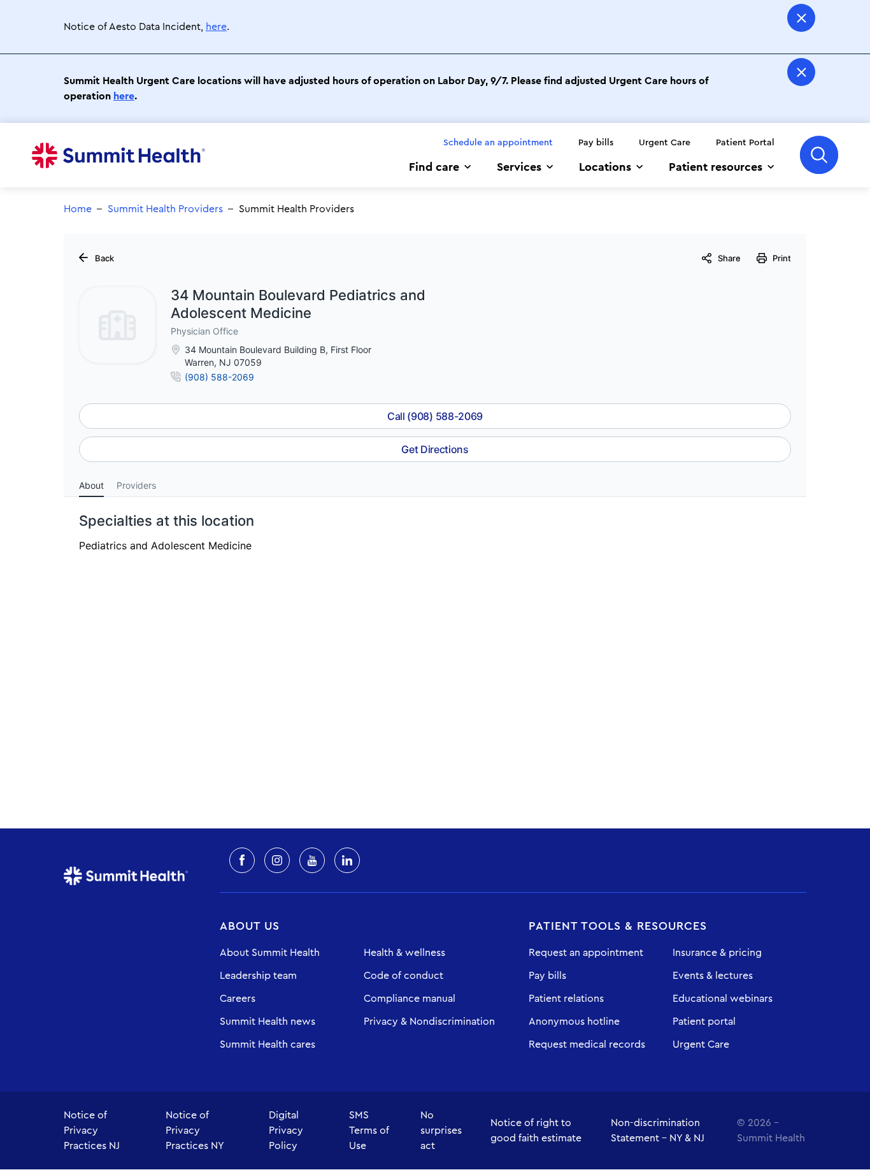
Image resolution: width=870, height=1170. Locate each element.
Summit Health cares (267, 1044)
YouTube (312, 860)
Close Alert (801, 18)
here (216, 27)
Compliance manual (409, 998)
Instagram (277, 860)
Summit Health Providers (165, 209)
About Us (250, 926)
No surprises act (441, 1130)
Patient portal (704, 1021)
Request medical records (587, 1044)
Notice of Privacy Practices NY (195, 1130)
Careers (237, 998)
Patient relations (566, 998)
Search (819, 155)
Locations (605, 167)
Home (118, 155)
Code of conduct (403, 976)
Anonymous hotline (574, 1021)
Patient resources (715, 167)
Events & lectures (713, 976)
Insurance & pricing (717, 953)
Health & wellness (404, 953)
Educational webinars (723, 998)
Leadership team (258, 976)
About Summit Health (270, 953)
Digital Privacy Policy (286, 1130)
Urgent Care (664, 142)
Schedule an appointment (498, 142)
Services (519, 167)
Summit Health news (267, 1021)
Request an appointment (586, 953)
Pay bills (595, 142)
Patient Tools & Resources (618, 926)
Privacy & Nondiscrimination (429, 1021)
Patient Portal (745, 142)
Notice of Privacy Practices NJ (92, 1130)
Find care (434, 167)
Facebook (242, 860)
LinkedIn (347, 860)
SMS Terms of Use (369, 1130)
